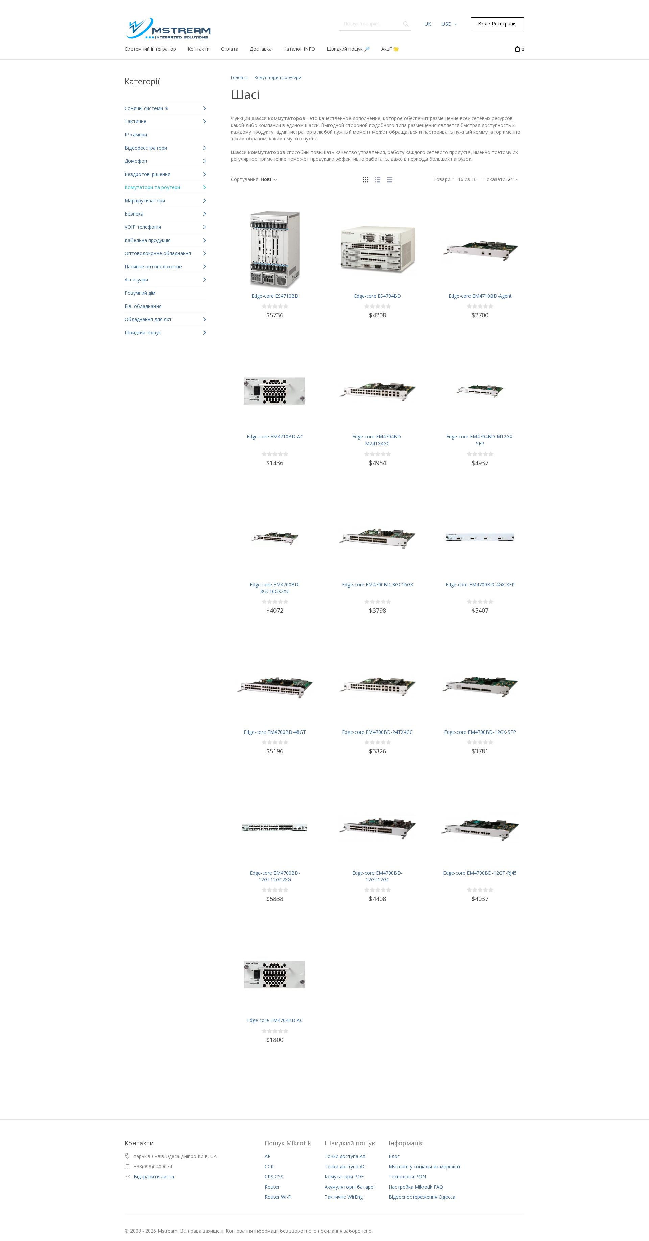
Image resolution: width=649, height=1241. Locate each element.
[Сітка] (365, 179)
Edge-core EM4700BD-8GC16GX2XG (275, 587)
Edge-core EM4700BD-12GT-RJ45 (480, 873)
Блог (394, 1156)
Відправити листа (154, 1176)
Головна (239, 78)
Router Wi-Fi (278, 1197)
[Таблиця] (389, 179)
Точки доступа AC (345, 1166)
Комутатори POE (344, 1176)
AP (268, 1156)
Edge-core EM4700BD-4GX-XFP (480, 584)
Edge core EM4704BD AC (275, 1020)
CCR (269, 1166)
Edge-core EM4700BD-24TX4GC (377, 732)
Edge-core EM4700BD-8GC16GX (377, 584)
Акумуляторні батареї (349, 1186)
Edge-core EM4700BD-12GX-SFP (480, 732)
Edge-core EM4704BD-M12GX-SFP (480, 440)
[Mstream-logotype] (168, 26)
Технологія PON (407, 1176)
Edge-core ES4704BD (377, 296)
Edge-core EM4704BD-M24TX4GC (377, 440)
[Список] (377, 179)
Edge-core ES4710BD (274, 296)
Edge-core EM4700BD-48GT (275, 732)
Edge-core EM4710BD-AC (275, 436)
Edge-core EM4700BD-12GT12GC (377, 876)
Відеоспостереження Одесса (422, 1197)
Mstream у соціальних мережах (424, 1166)
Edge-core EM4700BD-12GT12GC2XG (275, 876)
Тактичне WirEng (343, 1197)
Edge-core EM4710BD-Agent (480, 296)
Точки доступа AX (344, 1156)
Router (272, 1186)
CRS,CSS (274, 1176)
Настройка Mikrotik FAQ (416, 1186)
